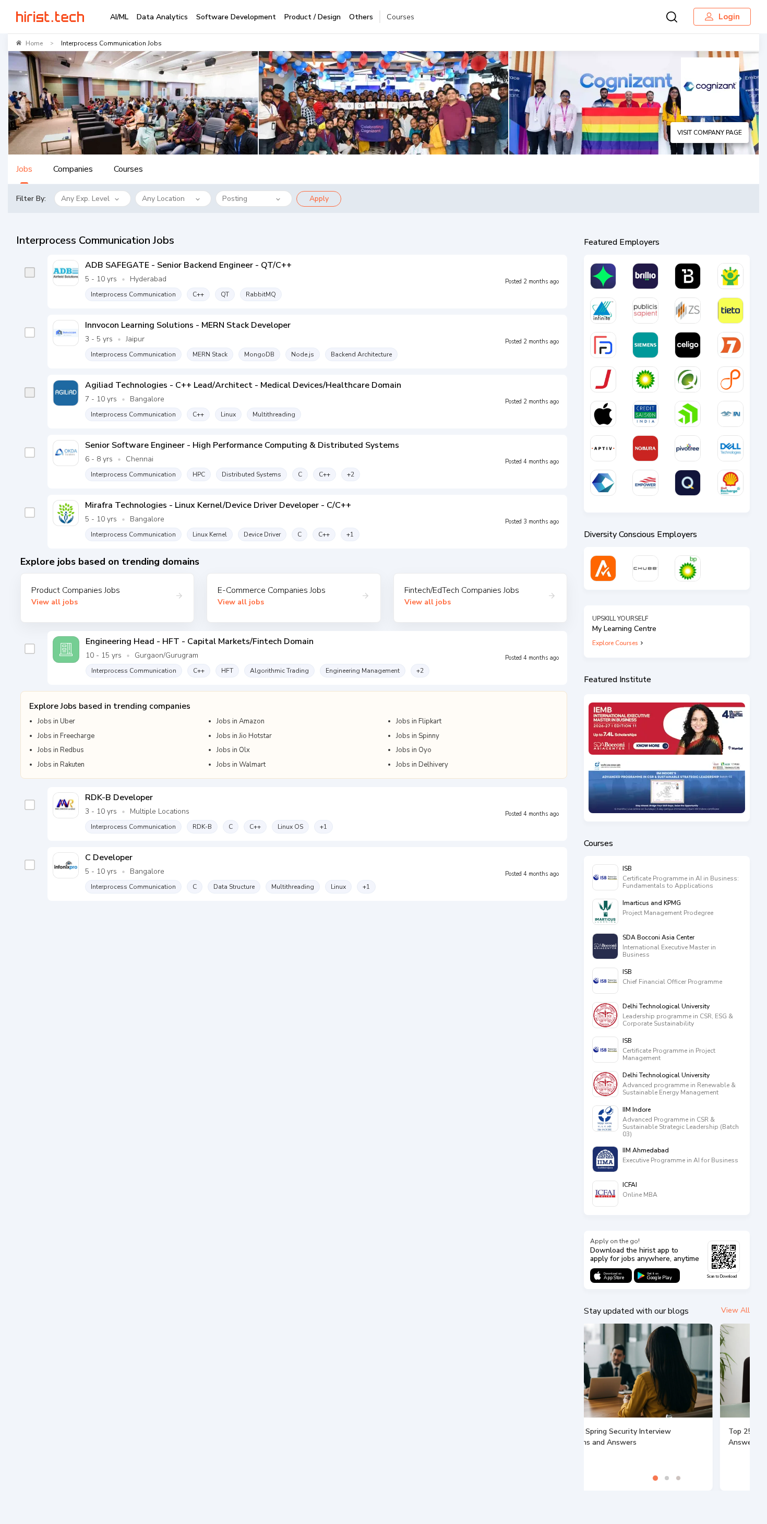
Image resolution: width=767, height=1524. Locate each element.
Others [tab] (361, 17)
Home (34, 43)
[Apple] (603, 414)
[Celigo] (688, 345)
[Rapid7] (730, 345)
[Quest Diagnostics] (688, 379)
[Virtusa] (603, 276)
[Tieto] (730, 310)
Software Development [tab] (236, 17)
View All (735, 1310)
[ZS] (688, 310)
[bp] (645, 379)
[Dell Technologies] (730, 448)
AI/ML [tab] (119, 17)
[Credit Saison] (645, 414)
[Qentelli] (688, 483)
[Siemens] (645, 345)
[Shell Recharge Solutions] (730, 483)
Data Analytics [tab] (162, 17)
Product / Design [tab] (312, 17)
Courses (400, 17)
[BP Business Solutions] (688, 568)
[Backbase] (688, 276)
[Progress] (688, 414)
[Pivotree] (688, 448)
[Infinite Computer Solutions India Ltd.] (603, 310)
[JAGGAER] (603, 379)
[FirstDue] (603, 345)
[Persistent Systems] (730, 379)
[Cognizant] (603, 483)
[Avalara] (603, 568)
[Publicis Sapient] (645, 310)
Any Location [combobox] (163, 199)
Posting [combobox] (234, 199)
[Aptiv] (603, 448)
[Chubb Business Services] (645, 568)
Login (729, 16)
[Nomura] (645, 448)
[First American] (730, 414)
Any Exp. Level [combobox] (85, 199)
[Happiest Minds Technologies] (730, 276)
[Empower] (645, 483)
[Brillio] (645, 276)
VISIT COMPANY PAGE (709, 132)
